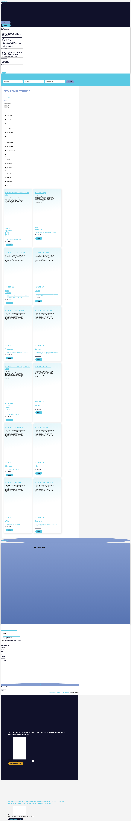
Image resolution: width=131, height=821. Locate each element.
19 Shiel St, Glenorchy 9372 (13, 469)
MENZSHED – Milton (42, 427)
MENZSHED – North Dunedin (15, 252)
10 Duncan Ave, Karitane (13, 414)
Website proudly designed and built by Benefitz (59, 692)
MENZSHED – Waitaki (13, 482)
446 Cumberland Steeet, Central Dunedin (46, 232)
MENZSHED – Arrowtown (14, 310)
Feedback (5, 540)
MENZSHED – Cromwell (43, 310)
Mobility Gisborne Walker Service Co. (8, 232)
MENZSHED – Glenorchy (14, 427)
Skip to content (4, 1)
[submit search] (4, 73)
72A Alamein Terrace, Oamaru (14, 524)
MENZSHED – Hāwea (43, 367)
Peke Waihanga (40, 193)
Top (40, 684)
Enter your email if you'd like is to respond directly (20, 761)
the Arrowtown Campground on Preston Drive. (18, 352)
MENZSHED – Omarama (44, 482)
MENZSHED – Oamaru (43, 252)
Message (10, 759)
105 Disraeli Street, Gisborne (14, 239)
